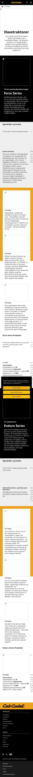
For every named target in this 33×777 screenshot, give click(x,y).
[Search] (27, 2)
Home (2, 6)
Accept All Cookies (16, 396)
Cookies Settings (16, 387)
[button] (3, 754)
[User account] (31, 2)
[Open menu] (2, 2)
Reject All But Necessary (16, 392)
